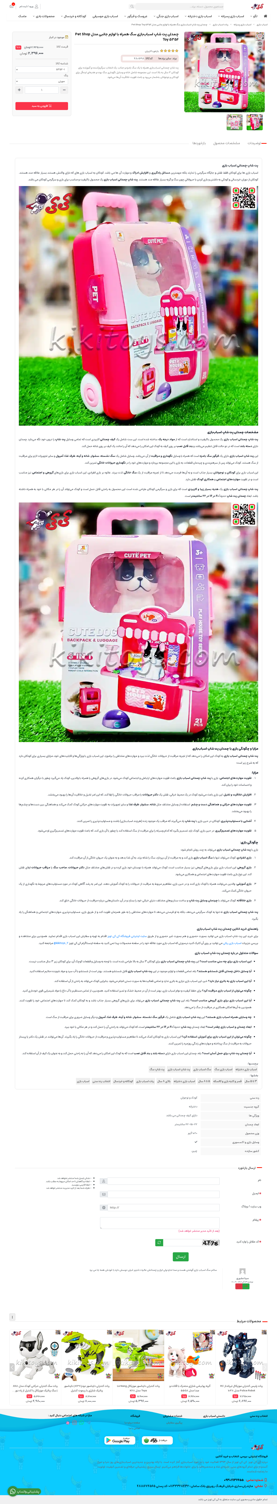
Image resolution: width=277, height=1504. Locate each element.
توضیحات (254, 143)
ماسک (22, 16)
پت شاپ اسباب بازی (179, 1069)
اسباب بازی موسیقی (105, 16)
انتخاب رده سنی (101, 1081)
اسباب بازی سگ (223, 1069)
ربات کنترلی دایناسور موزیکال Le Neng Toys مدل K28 (138, 1388)
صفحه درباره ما (132, 1423)
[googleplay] (119, 1440)
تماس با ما (134, 1428)
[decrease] (64, 90)
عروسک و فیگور (137, 16)
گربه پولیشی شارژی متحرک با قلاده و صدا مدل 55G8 (189, 1388)
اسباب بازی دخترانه (200, 16)
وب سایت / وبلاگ (251, 1206)
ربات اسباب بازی (220, 25)
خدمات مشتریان (172, 1416)
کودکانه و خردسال (75, 16)
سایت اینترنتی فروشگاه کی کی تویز (127, 936)
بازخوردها (199, 143)
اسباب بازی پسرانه (232, 16)
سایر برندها (164, 58)
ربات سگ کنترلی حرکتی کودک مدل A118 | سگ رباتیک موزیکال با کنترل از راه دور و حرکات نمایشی (35, 1388)
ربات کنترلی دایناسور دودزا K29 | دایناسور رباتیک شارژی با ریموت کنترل (86, 1388)
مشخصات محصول (226, 143)
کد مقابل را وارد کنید (247, 1241)
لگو (255, 16)
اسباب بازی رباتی (232, 943)
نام (259, 1180)
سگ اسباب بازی (202, 1069)
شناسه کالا (62, 63)
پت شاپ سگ (157, 1069)
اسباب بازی (83, 1081)
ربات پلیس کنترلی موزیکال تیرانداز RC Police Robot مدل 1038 (241, 1388)
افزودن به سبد (40, 106)
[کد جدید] (159, 1242)
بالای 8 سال (164, 1081)
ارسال (180, 1256)
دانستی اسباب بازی (214, 1416)
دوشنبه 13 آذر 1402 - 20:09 (242, 1282)
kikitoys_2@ (61, 943)
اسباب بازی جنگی (167, 16)
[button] (264, 1367)
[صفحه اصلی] (262, 25)
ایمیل (255, 1193)
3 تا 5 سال (251, 1081)
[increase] (19, 90)
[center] (132, 6)
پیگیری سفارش (174, 1423)
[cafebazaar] (157, 1440)
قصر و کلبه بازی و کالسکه (227, 1081)
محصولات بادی (45, 16)
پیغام (256, 1219)
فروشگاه (135, 1416)
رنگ (66, 75)
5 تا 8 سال (204, 1081)
